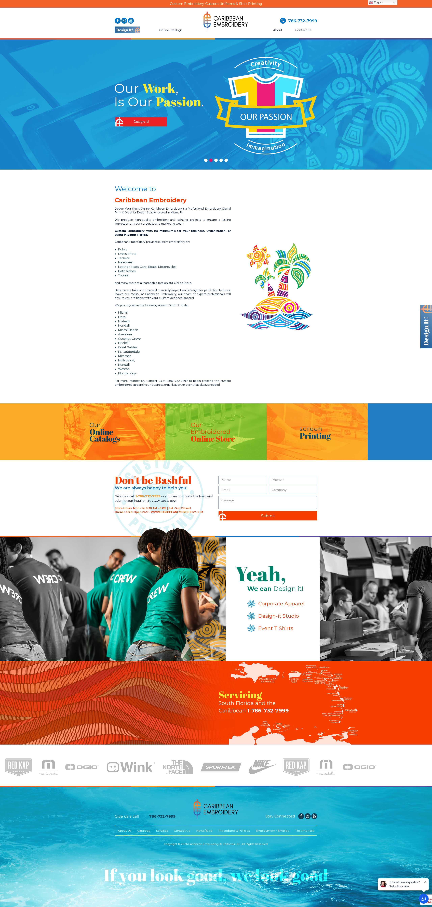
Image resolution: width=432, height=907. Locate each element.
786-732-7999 (162, 816)
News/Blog (204, 830)
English (378, 2)
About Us (124, 830)
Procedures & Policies (234, 830)
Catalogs (143, 830)
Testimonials (304, 830)
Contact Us (303, 30)
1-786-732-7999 (148, 496)
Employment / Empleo (272, 830)
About (277, 30)
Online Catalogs (170, 30)
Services (162, 830)
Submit (268, 516)
